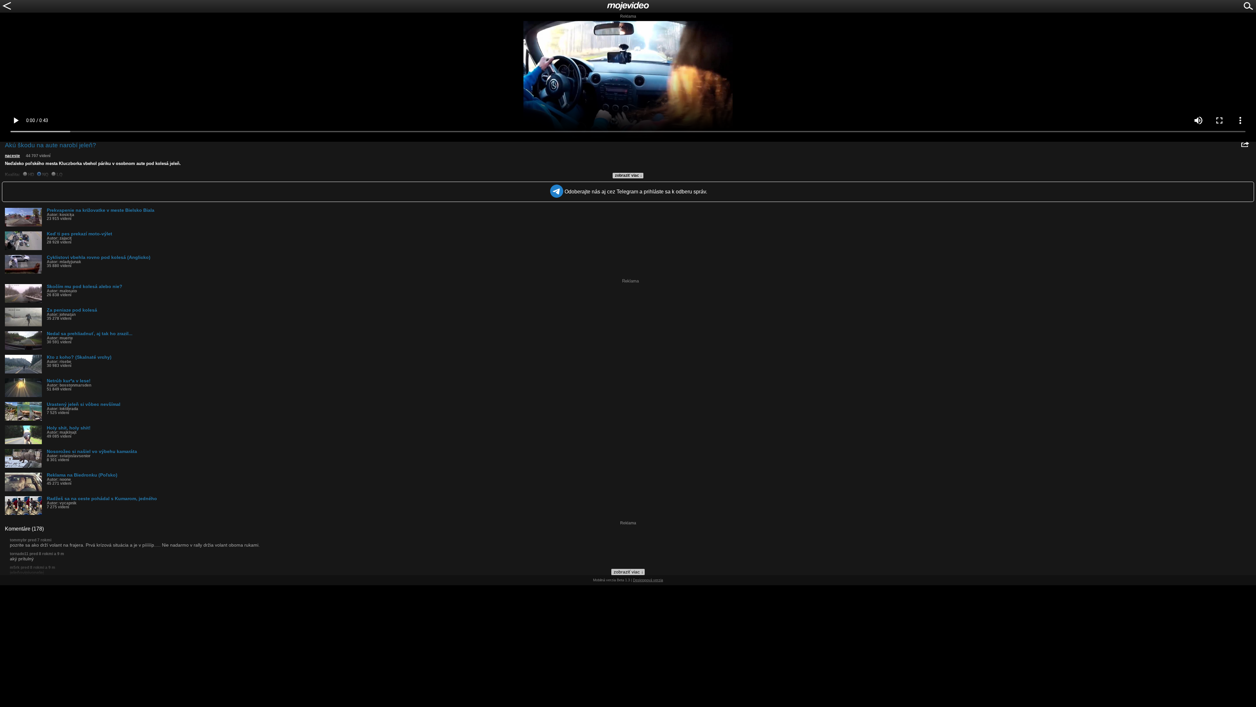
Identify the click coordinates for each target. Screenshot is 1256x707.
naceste (12, 156)
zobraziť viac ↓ (628, 175)
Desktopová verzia (648, 580)
